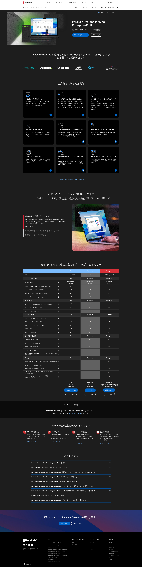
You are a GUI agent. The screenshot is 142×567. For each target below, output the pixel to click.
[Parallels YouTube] (32, 545)
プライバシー (112, 542)
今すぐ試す (71, 394)
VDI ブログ (92, 544)
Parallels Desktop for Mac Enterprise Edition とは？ (48, 463)
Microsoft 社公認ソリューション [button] (38, 216)
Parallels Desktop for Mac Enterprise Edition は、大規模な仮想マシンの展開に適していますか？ (63, 491)
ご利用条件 (111, 547)
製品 (99, 12)
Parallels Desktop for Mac (54, 553)
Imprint (110, 559)
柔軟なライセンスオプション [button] (37, 235)
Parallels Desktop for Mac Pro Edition (56, 551)
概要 (76, 7)
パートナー (93, 547)
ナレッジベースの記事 (75, 413)
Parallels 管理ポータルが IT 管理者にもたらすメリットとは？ (51, 467)
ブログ (92, 542)
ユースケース (83, 7)
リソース (94, 7)
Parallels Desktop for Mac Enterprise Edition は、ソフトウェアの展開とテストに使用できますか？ (63, 486)
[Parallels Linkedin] (29, 545)
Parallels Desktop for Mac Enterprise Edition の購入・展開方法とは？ (54, 481)
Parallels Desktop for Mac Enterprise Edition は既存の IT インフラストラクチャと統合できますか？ (64, 472)
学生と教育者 (75, 544)
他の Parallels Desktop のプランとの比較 (71, 179)
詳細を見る (28, 226)
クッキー (111, 544)
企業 (73, 542)
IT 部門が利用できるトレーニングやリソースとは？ (48, 495)
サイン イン (113, 2)
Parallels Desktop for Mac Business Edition (58, 547)
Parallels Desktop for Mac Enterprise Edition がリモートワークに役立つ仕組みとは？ (59, 500)
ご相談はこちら (109, 390)
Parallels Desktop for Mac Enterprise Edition (58, 549)
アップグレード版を (71, 390)
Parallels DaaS (51, 559)
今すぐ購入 (90, 390)
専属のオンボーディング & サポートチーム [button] (42, 231)
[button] (49, 2)
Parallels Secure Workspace (54, 544)
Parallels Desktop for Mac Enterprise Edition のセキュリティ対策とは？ (55, 477)
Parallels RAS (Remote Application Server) (57, 542)
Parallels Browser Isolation (54, 561)
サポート (92, 549)
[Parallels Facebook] (24, 545)
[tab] (47, 216)
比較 (102, 7)
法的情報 (111, 549)
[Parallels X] (26, 545)
